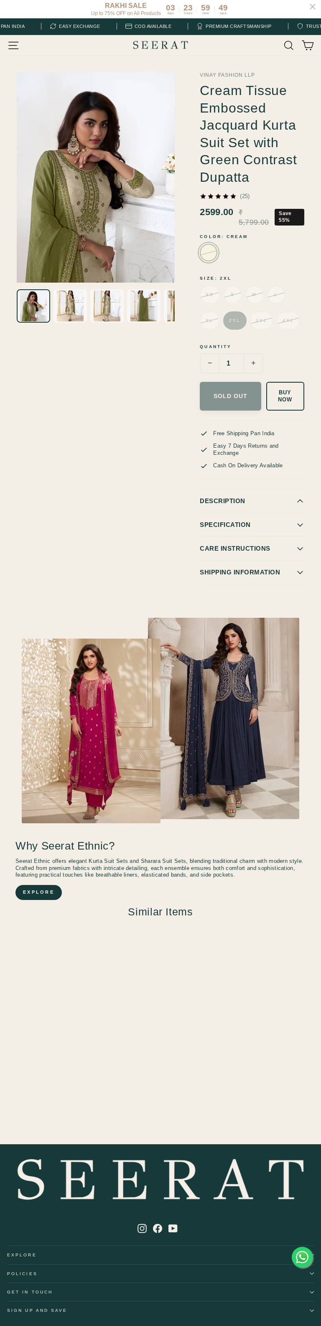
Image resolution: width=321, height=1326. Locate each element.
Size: (216, 278)
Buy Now (285, 396)
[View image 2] (70, 306)
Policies (22, 1273)
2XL (235, 320)
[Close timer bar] (312, 6)
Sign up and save (37, 1310)
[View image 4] (143, 306)
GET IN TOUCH (30, 1292)
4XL (288, 320)
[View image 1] (33, 306)
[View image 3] (107, 306)
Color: (224, 236)
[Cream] (208, 252)
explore (38, 892)
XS (210, 294)
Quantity (216, 346)
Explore (22, 1255)
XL (210, 320)
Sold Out (230, 396)
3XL (262, 320)
